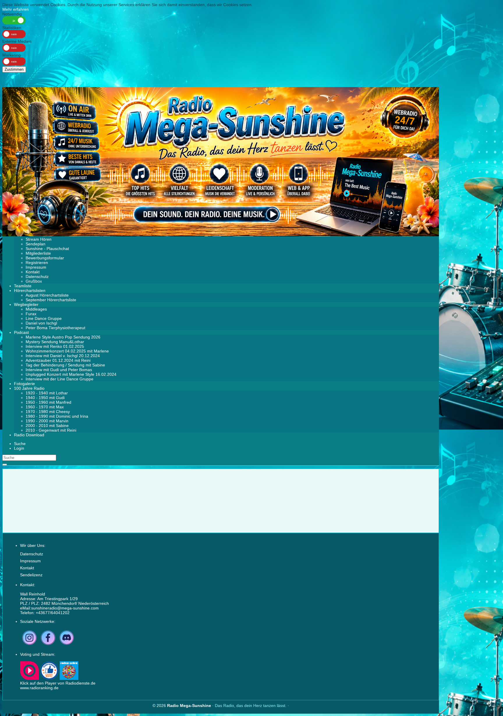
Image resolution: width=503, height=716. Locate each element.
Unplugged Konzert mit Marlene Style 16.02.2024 (71, 374)
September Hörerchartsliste (51, 299)
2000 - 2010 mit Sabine (47, 425)
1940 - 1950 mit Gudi (45, 397)
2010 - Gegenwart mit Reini (51, 430)
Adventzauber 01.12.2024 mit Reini (58, 360)
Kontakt (33, 272)
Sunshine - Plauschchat (47, 248)
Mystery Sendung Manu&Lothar (55, 341)
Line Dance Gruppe (44, 318)
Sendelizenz (31, 575)
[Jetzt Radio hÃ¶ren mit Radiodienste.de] (29, 678)
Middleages (36, 309)
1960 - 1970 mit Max (45, 407)
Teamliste (22, 285)
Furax (31, 313)
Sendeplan (35, 244)
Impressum (36, 267)
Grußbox (34, 281)
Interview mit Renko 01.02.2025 (55, 346)
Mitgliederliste (38, 253)
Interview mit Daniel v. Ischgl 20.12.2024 (63, 355)
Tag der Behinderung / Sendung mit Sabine (65, 365)
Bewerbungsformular (45, 258)
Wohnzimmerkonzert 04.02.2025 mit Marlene (67, 351)
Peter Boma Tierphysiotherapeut (55, 327)
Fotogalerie (24, 383)
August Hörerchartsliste (47, 295)
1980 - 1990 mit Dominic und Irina (57, 416)
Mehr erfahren (15, 9)
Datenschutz (37, 276)
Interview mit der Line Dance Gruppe (59, 379)
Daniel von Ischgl (41, 323)
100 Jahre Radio (29, 388)
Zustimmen (14, 69)
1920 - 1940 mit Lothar (47, 393)
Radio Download (29, 435)
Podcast (21, 332)
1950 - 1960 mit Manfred (48, 402)
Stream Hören (39, 239)
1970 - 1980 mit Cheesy (48, 411)
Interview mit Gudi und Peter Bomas (59, 369)
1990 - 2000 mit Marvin (47, 421)
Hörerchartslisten (29, 290)
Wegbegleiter (26, 304)
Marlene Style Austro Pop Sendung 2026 (63, 337)
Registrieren (37, 262)
